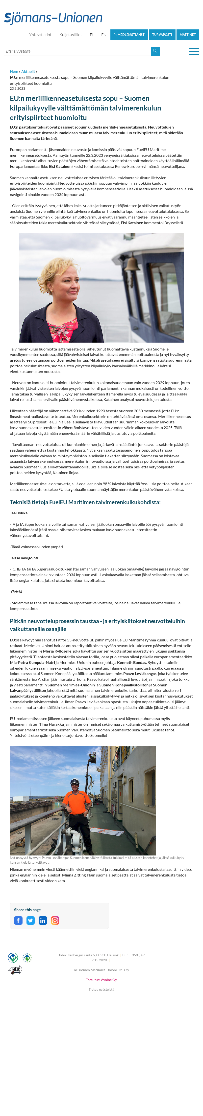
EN (103, 34)
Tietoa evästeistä (101, 989)
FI (91, 34)
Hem (14, 71)
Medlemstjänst (131, 35)
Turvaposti (162, 35)
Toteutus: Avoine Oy (101, 980)
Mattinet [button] (188, 35)
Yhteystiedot (40, 34)
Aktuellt (28, 71)
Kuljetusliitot (70, 34)
